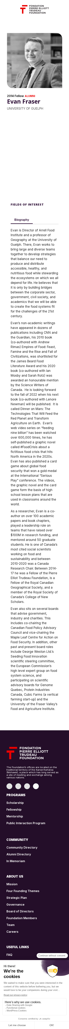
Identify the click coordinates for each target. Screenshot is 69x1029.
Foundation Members (21, 918)
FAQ (9, 955)
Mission (11, 884)
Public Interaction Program (25, 823)
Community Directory (21, 847)
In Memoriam (15, 861)
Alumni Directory (18, 854)
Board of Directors (20, 911)
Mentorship (14, 816)
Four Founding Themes (22, 891)
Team (10, 925)
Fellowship (14, 809)
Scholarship (15, 803)
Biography (21, 219)
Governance (15, 904)
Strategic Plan (16, 898)
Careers (12, 931)
